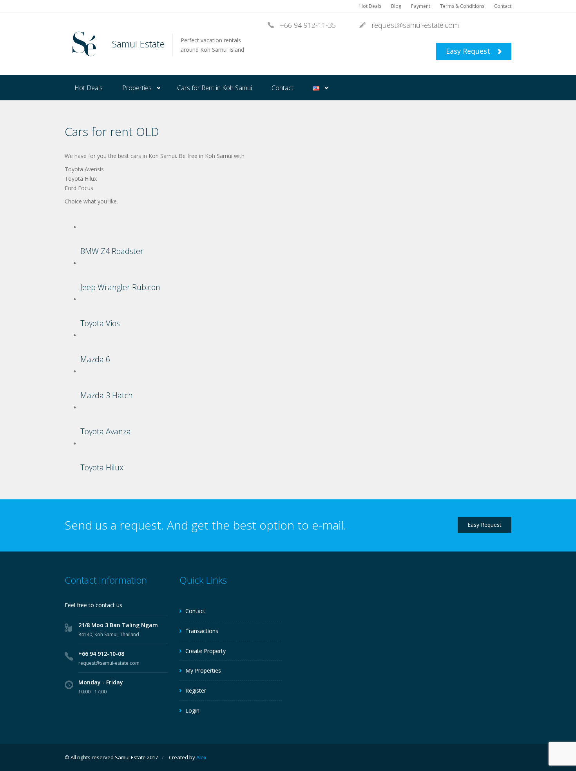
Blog (396, 6)
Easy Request (469, 51)
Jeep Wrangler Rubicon (120, 287)
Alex (201, 757)
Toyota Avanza (105, 431)
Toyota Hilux (101, 467)
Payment (420, 6)
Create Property (205, 651)
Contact (502, 6)
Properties (137, 87)
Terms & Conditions (462, 6)
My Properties (203, 670)
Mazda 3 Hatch (106, 395)
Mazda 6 (95, 359)
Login (192, 710)
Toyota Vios (100, 323)
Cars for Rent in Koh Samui (214, 87)
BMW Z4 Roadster (111, 251)
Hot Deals (370, 6)
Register (195, 690)
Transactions (201, 631)
